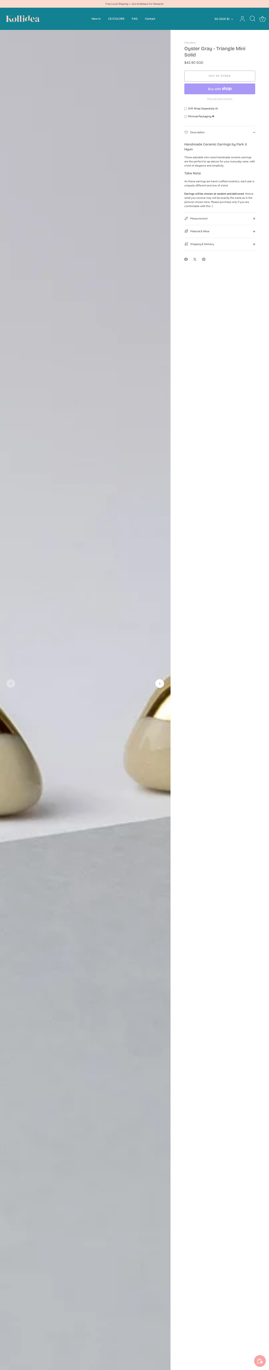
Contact (150, 18)
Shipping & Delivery (202, 244)
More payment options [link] (219, 98)
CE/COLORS (116, 18)
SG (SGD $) (221, 19)
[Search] (252, 19)
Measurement (199, 218)
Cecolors (190, 42)
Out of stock (220, 75)
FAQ (134, 18)
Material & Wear (200, 231)
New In (96, 18)
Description (197, 132)
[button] (10, 683)
